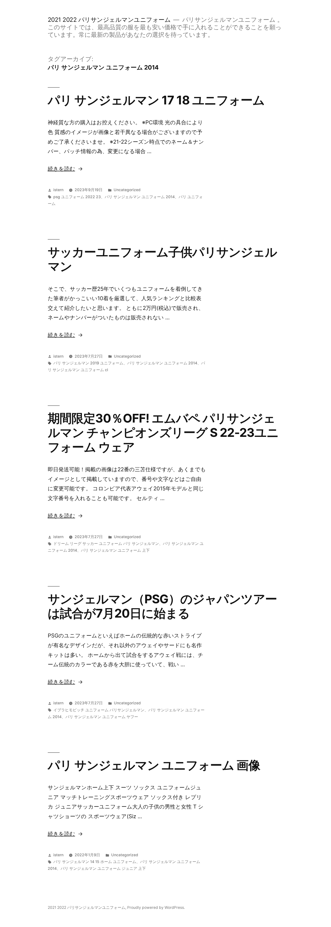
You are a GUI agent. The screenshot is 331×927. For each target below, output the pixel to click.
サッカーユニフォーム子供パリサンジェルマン (162, 259)
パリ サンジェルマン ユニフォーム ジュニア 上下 (103, 868)
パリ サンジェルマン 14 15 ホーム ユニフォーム (94, 861)
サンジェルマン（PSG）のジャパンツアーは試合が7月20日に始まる (162, 606)
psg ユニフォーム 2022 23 (77, 197)
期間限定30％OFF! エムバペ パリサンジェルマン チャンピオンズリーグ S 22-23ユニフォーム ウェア (163, 432)
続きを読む (61, 168)
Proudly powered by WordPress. (156, 907)
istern (58, 190)
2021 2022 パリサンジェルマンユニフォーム (109, 19)
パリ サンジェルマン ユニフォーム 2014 (140, 197)
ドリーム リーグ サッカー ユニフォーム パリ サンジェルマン (106, 543)
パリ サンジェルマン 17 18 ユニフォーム (156, 100)
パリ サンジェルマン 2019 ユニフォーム (88, 363)
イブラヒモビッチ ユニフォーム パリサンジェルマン (98, 710)
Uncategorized (127, 190)
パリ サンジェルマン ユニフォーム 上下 (115, 550)
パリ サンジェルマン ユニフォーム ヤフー (101, 717)
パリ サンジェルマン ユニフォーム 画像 (154, 765)
